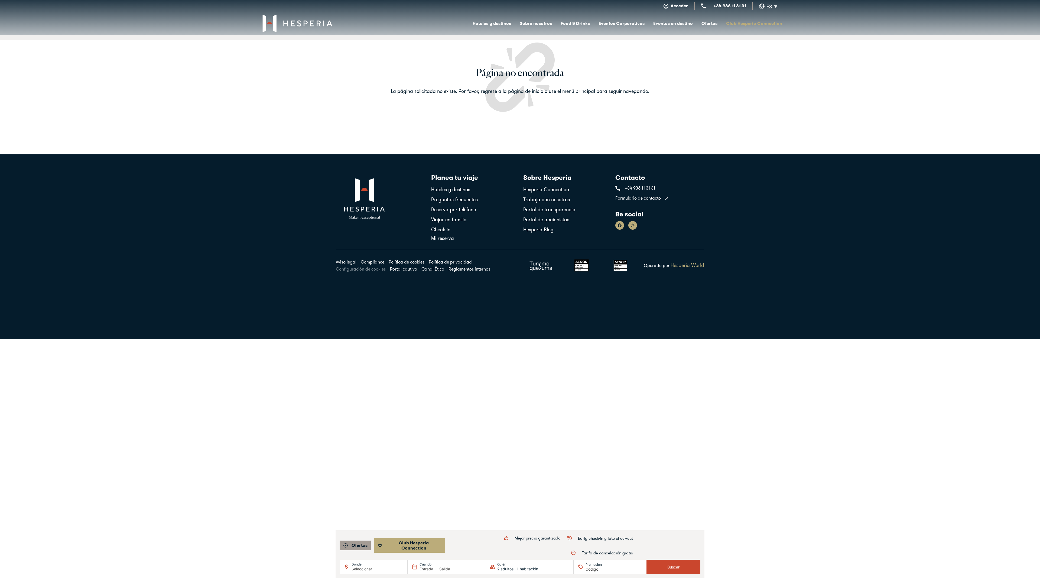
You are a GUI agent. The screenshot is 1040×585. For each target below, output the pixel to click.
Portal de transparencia (549, 209)
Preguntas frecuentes (454, 199)
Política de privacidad (450, 262)
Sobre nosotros (536, 23)
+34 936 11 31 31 (729, 6)
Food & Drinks (575, 23)
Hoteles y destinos (492, 23)
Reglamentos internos (469, 269)
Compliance (372, 262)
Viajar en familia (449, 219)
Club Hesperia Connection (754, 23)
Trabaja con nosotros (546, 199)
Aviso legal (346, 262)
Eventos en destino (673, 23)
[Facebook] (619, 225)
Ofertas (709, 23)
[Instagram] (632, 225)
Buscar (673, 567)
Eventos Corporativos (622, 23)
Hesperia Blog (538, 229)
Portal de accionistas (546, 219)
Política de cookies (406, 262)
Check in (440, 229)
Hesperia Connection (546, 189)
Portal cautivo (403, 269)
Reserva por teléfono (453, 209)
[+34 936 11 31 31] (703, 6)
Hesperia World (687, 265)
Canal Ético (432, 269)
